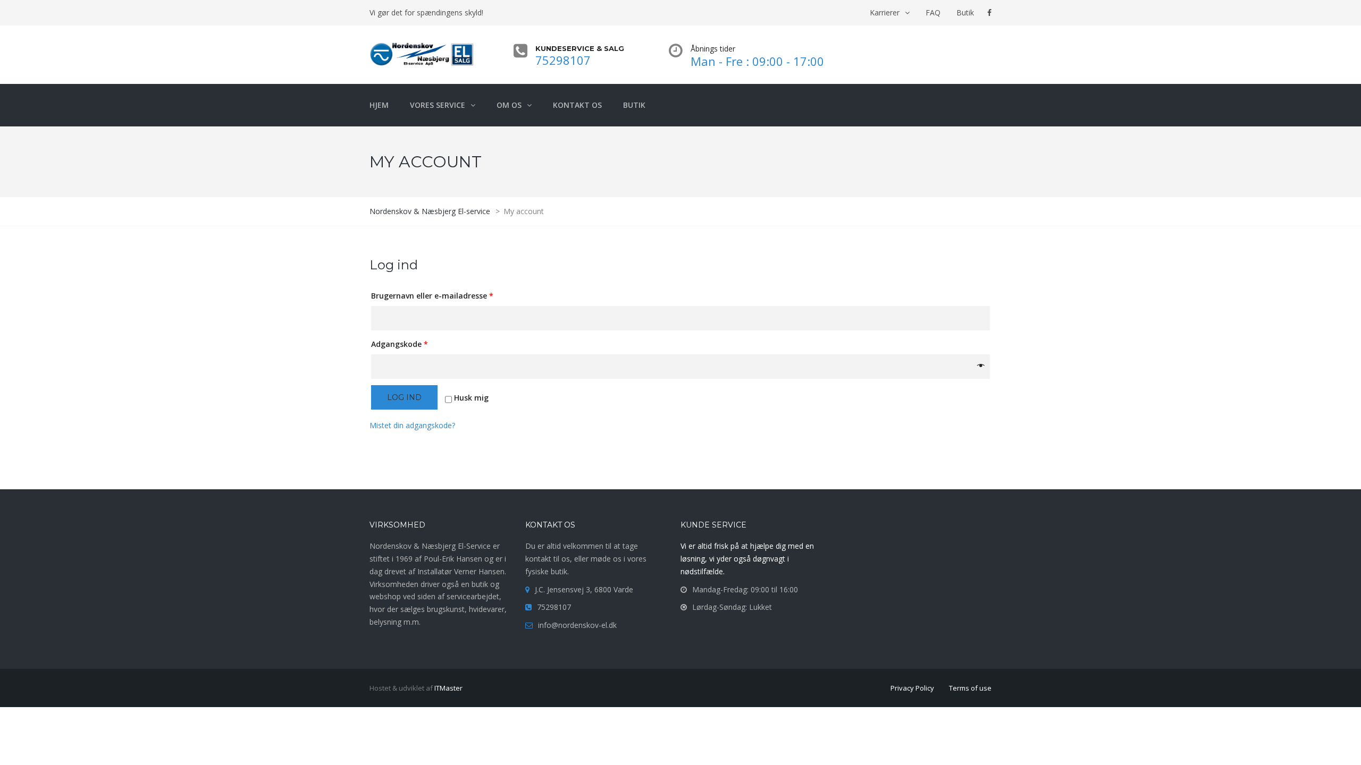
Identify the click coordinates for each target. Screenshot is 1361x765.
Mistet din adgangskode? (412, 425)
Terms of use (970, 688)
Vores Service (437, 105)
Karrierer (885, 12)
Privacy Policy (912, 688)
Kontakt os (577, 105)
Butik (965, 12)
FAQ (933, 12)
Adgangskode (399, 344)
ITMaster (448, 688)
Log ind (404, 397)
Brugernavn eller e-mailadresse (432, 296)
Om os (509, 105)
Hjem (379, 105)
